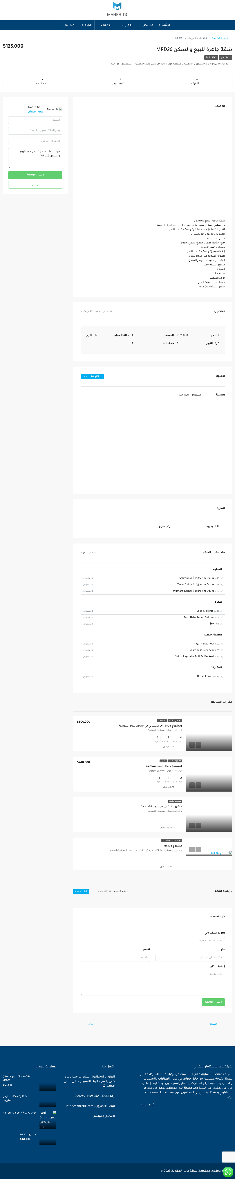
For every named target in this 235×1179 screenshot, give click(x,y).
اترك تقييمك (81, 891)
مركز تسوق (165, 526)
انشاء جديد (176, 841)
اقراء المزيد (147, 1104)
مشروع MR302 (173, 846)
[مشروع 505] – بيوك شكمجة (164, 766)
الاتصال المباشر (104, 1116)
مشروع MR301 (28, 1135)
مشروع (163, 761)
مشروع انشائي (175, 721)
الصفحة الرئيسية (220, 38)
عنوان (221, 950)
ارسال (35, 184)
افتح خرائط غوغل (91, 376)
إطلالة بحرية (214, 526)
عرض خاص (162, 721)
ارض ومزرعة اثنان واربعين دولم (19, 1113)
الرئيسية (164, 25)
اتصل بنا (70, 25)
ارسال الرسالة (35, 175)
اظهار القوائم (36, 112)
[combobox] (102, 891)
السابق (213, 1024)
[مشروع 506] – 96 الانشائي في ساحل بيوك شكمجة (150, 726)
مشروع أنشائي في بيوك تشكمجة (161, 806)
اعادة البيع (225, 57)
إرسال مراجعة (213, 1002)
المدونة (87, 25)
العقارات (127, 25)
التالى (91, 1024)
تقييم (146, 950)
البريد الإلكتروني (215, 933)
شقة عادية (211, 57)
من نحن (148, 25)
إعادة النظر (218, 966)
